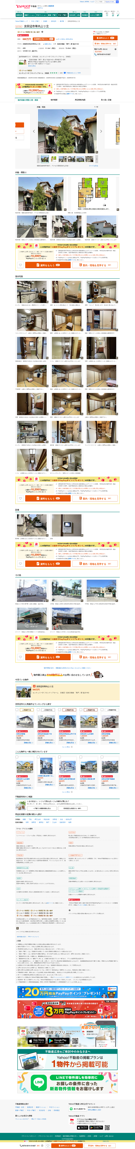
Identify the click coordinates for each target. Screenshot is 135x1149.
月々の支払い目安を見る (65, 39)
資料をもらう (106, 38)
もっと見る (66, 747)
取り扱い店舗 (106, 100)
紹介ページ (50, 903)
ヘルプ (92, 2)
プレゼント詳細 (81, 905)
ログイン (40, 8)
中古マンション (41, 15)
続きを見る (32, 66)
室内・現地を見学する (106, 43)
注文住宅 (72, 15)
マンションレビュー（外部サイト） (63, 977)
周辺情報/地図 (80, 100)
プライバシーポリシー (29, 1136)
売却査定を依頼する (72, 808)
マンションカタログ (22, 1119)
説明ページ (70, 94)
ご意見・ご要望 (92, 1136)
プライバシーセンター (45, 1136)
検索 (117, 1)
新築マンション (30, 15)
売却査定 (85, 15)
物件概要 (54, 100)
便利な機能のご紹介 (94, 1110)
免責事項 (82, 1136)
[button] (26, 131)
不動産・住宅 (19, 1107)
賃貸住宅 (19, 15)
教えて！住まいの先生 (39, 1119)
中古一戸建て (62, 15)
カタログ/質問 (94, 15)
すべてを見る (93, 166)
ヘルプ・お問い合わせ (106, 1136)
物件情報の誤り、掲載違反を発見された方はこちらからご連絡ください (67, 668)
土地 (78, 15)
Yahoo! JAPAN (84, 2)
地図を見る (48, 44)
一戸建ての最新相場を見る (42, 808)
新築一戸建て (52, 15)
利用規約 (58, 1136)
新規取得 (51, 6)
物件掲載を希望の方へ (70, 1136)
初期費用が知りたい (43, 39)
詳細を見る (106, 1141)
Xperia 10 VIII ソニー (111, 2)
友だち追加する (80, 1109)
